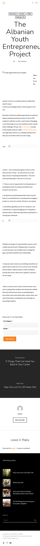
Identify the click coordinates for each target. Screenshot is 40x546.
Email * (5, 329)
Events (22, 14)
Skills (29, 14)
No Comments (22, 61)
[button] (36, 3)
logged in (14, 448)
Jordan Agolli (25, 127)
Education (13, 14)
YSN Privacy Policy (9, 460)
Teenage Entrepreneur (29, 130)
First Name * (8, 321)
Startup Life (20, 17)
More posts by (20, 420)
